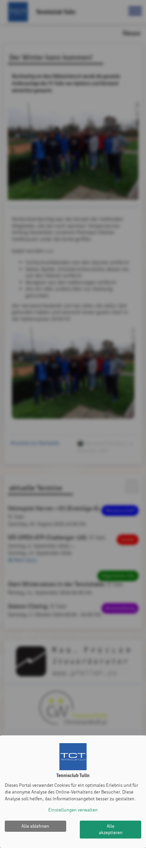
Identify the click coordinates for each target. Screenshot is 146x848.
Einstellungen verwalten (73, 809)
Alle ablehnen (35, 826)
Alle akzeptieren (111, 829)
